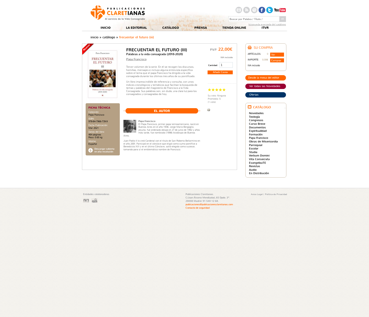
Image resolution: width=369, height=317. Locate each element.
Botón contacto (239, 10)
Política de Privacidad (276, 194)
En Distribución (259, 173)
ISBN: (91, 118)
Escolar (253, 148)
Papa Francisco (96, 114)
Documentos (257, 127)
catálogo (108, 37)
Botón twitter (269, 10)
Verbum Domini (259, 155)
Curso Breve (257, 123)
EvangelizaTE (257, 162)
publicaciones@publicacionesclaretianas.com (209, 204)
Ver (273, 54)
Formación (256, 134)
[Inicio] (118, 19)
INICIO (106, 27)
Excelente (224, 89)
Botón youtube (280, 10)
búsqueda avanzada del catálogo (267, 24)
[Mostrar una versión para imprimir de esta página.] (208, 109)
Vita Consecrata (259, 159)
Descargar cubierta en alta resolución (104, 150)
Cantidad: (213, 65)
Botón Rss (246, 10)
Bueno (217, 89)
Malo (209, 89)
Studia (253, 152)
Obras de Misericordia (263, 141)
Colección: (93, 112)
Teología (254, 116)
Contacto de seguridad (197, 207)
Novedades (256, 113)
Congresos (256, 120)
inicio (94, 37)
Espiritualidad (258, 130)
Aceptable (213, 89)
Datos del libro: (96, 132)
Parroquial (255, 145)
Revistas (254, 166)
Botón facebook (262, 10)
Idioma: (92, 141)
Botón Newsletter (254, 10)
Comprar (276, 60)
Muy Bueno (220, 89)
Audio (253, 169)
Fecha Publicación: (98, 125)
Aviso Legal (257, 194)
